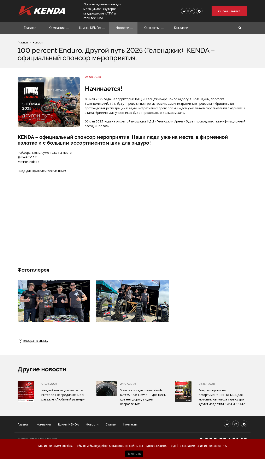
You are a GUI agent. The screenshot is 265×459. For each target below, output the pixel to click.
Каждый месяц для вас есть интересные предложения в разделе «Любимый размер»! (63, 394)
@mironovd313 (29, 161)
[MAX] (191, 11)
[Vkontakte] (184, 11)
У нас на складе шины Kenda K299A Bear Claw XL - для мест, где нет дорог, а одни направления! (143, 397)
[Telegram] (199, 11)
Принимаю (134, 453)
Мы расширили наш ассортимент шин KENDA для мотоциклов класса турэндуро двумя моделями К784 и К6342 (222, 397)
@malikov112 (27, 157)
